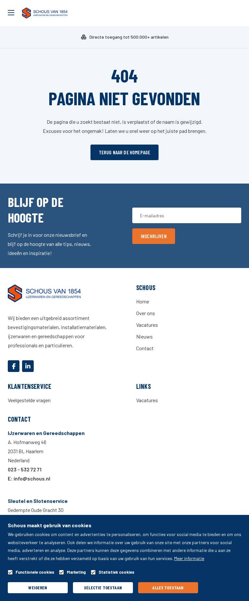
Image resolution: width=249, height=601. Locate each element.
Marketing (76, 572)
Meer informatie (189, 558)
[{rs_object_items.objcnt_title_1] (13, 366)
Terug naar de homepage (124, 152)
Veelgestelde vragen (29, 400)
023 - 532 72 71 (25, 469)
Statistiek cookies (116, 572)
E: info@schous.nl (29, 478)
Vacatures (147, 325)
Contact (145, 348)
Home (142, 301)
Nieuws (144, 336)
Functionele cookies (35, 572)
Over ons (145, 313)
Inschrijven (154, 236)
